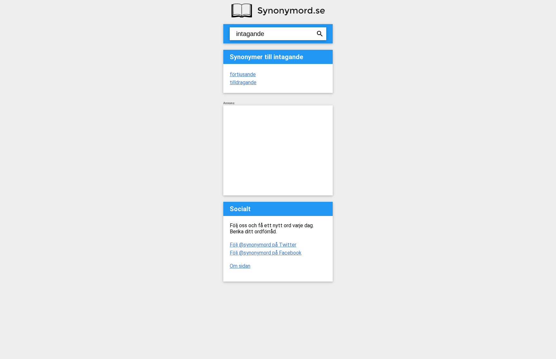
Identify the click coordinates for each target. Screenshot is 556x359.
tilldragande (243, 82)
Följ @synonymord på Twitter (263, 245)
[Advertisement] (278, 150)
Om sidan (240, 266)
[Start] (278, 17)
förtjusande (243, 74)
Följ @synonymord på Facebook (265, 253)
